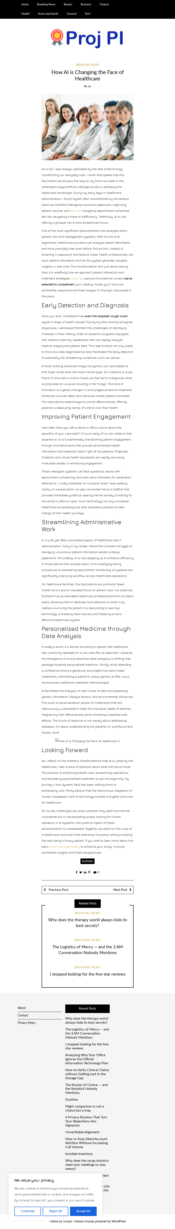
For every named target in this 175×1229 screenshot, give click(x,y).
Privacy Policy (27, 1023)
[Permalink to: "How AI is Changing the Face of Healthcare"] (88, 127)
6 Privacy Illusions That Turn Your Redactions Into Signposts (86, 1121)
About (22, 1008)
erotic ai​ (76, 278)
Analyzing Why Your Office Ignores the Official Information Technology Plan (86, 1059)
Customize (28, 1211)
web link (75, 210)
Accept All (83, 1211)
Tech (87, 13)
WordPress (119, 1221)
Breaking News (46, 4)
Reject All (55, 1211)
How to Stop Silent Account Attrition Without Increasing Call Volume (86, 1143)
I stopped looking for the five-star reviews (87, 974)
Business (86, 4)
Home (25, 4)
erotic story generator (64, 846)
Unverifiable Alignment (82, 1132)
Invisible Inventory (79, 1154)
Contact (23, 1015)
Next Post (120, 889)
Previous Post (58, 889)
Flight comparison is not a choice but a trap (84, 1108)
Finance (104, 4)
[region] (55, 1196)
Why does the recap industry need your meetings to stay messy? (87, 1164)
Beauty (68, 4)
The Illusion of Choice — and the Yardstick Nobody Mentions (86, 1089)
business (87, 861)
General (71, 13)
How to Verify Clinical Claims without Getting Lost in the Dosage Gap (87, 1074)
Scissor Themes (73, 1221)
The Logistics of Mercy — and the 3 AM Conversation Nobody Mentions (87, 1033)
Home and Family (48, 13)
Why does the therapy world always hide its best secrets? (86, 1020)
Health (25, 13)
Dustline (71, 1099)
